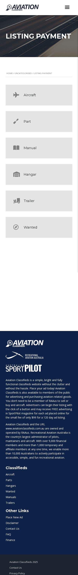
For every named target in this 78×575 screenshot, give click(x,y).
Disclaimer (12, 523)
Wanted (10, 491)
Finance (10, 540)
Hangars (11, 485)
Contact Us (12, 528)
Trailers (10, 502)
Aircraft (10, 474)
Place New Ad (14, 517)
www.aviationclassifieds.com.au (25, 428)
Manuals (11, 497)
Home (9, 73)
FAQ (8, 534)
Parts (9, 480)
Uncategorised (23, 73)
